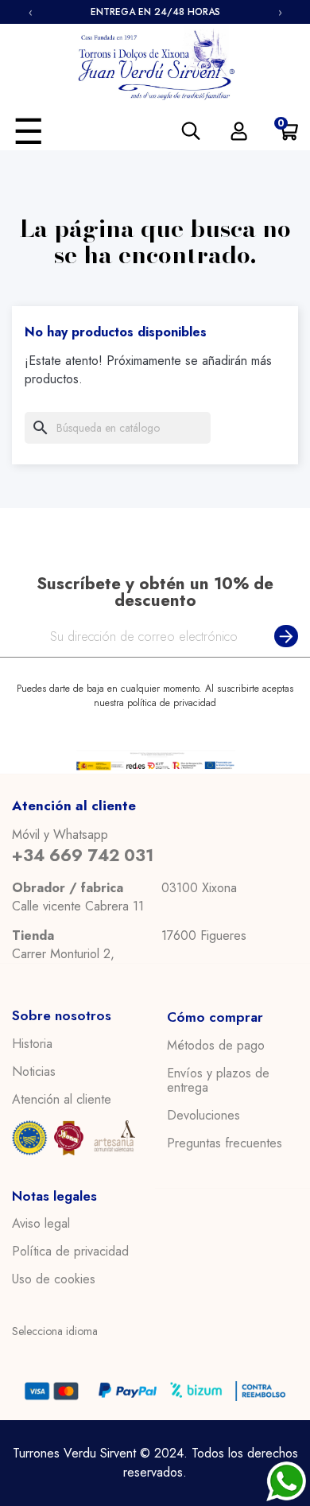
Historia (32, 1044)
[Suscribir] (283, 636)
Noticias (34, 1072)
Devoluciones (203, 1115)
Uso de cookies (53, 1279)
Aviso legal (41, 1224)
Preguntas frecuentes (224, 1143)
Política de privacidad (70, 1251)
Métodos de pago (216, 1045)
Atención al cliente (61, 1100)
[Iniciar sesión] (238, 131)
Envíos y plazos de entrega (218, 1080)
